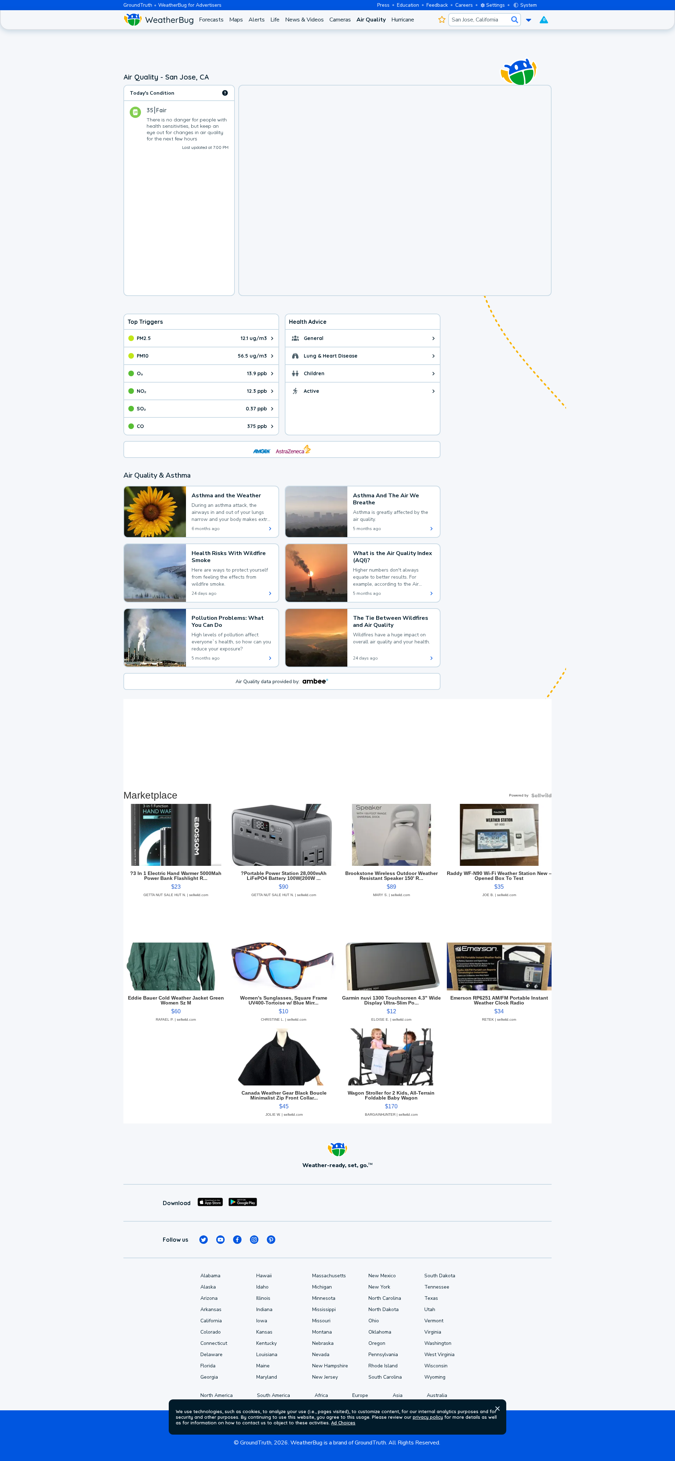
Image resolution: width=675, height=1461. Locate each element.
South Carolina (385, 1377)
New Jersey (325, 1377)
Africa (321, 1395)
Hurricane (402, 20)
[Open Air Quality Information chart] (225, 92)
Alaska (208, 1287)
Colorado (210, 1332)
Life (274, 20)
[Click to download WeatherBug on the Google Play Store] (243, 1203)
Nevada (320, 1354)
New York (379, 1287)
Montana (322, 1332)
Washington (437, 1343)
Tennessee (436, 1287)
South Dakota (439, 1275)
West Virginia (439, 1354)
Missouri (321, 1320)
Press (383, 5)
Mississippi (324, 1309)
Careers (464, 5)
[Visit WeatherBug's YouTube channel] (220, 1239)
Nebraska (323, 1343)
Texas (431, 1298)
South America (273, 1395)
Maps (236, 20)
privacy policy (428, 1417)
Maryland (266, 1377)
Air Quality (371, 20)
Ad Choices (343, 1422)
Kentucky (266, 1343)
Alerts (257, 20)
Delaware (211, 1354)
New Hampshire (330, 1365)
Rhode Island (383, 1365)
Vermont (433, 1320)
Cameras (340, 20)
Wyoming (434, 1377)
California (211, 1320)
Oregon (376, 1343)
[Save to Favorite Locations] (441, 19)
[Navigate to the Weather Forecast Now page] (158, 20)
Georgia (209, 1377)
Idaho (262, 1287)
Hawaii (264, 1275)
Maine (263, 1365)
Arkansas (210, 1309)
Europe (360, 1395)
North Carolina (384, 1298)
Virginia (432, 1332)
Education (408, 5)
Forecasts (211, 20)
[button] (497, 1408)
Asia (398, 1395)
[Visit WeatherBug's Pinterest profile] (271, 1239)
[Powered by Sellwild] (541, 795)
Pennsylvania (383, 1354)
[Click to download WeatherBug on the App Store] (210, 1203)
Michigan (322, 1287)
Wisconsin (436, 1365)
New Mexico (382, 1275)
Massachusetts (329, 1275)
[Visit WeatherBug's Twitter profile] (203, 1239)
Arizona (209, 1298)
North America (216, 1395)
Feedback (437, 5)
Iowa (261, 1320)
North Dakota (383, 1309)
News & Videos (304, 20)
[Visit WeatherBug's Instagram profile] (254, 1239)
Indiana (264, 1309)
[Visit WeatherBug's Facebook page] (237, 1239)
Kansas (264, 1332)
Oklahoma (379, 1332)
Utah (429, 1309)
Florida (208, 1365)
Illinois (263, 1298)
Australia (437, 1395)
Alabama (210, 1275)
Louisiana (266, 1354)
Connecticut (213, 1343)
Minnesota (323, 1298)
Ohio (373, 1320)
